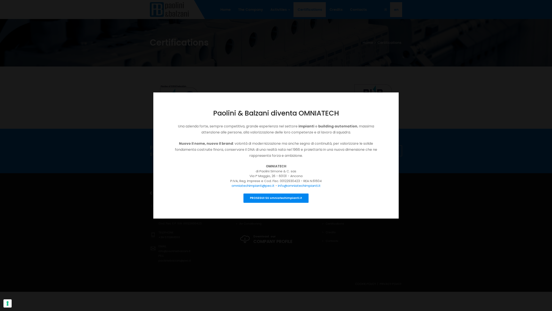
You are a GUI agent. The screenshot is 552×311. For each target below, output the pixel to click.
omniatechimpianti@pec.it (253, 185)
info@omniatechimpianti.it (299, 185)
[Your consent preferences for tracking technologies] (7, 303)
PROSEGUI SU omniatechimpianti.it (276, 198)
